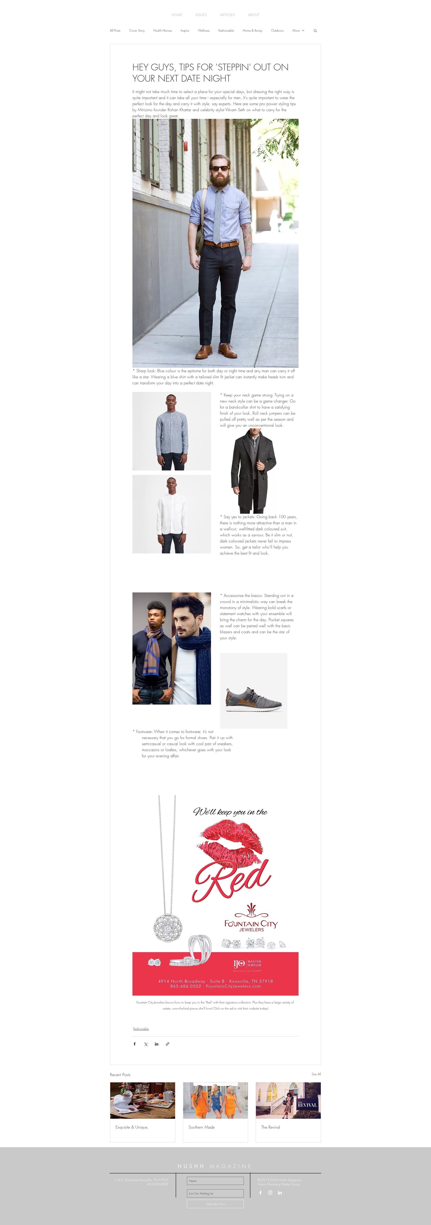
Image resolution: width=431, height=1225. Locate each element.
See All (316, 1074)
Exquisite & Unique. (132, 1127)
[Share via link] (167, 1044)
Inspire (185, 30)
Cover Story (137, 30)
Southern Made (202, 1127)
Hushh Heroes (163, 30)
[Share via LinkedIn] (156, 1044)
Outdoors (277, 30)
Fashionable (226, 30)
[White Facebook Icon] (260, 1192)
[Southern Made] (215, 1100)
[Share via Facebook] (134, 1044)
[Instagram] (270, 1192)
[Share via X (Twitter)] (145, 1044)
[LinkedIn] (280, 1192)
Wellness (203, 30)
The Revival (270, 1127)
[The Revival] (288, 1100)
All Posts (115, 30)
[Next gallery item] (205, 648)
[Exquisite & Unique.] (142, 1100)
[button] (315, 30)
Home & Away (252, 30)
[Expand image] (171, 431)
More (296, 30)
